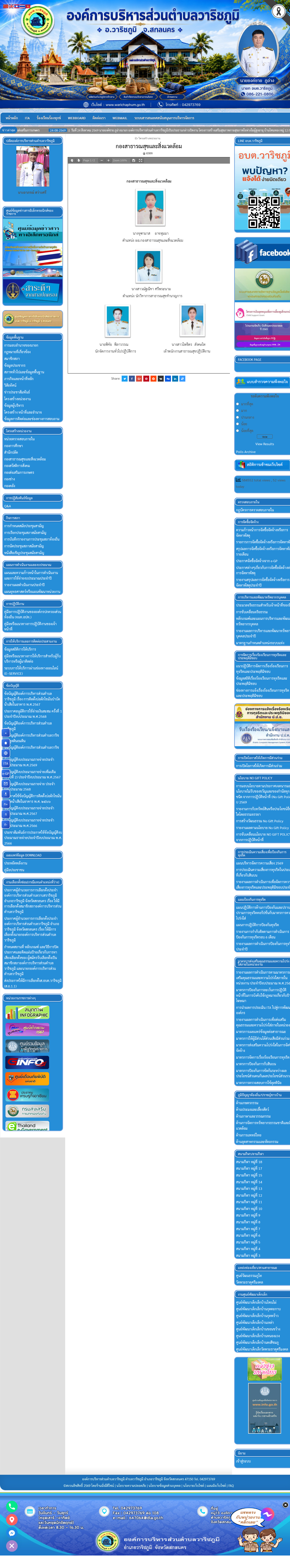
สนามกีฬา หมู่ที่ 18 (249, 1162)
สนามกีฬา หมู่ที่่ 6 (248, 1235)
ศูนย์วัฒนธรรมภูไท (249, 1275)
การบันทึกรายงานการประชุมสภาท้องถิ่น (31, 539)
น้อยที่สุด (247, 430)
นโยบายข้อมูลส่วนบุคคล (165, 1485)
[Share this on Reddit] (153, 379)
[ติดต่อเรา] (5, 783)
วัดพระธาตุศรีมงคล (249, 1282)
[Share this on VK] (161, 379)
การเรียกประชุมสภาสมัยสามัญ (25, 532)
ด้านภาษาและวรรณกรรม (253, 1116)
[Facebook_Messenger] (12, 1533)
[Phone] (12, 1506)
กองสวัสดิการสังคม (17, 465)
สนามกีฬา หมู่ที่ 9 (248, 1215)
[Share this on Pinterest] (146, 379)
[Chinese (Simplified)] (6, 6)
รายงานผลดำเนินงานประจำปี (24, 585)
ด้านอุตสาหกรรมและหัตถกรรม (257, 1141)
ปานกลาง (247, 417)
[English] (11, 6)
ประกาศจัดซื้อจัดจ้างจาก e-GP (256, 561)
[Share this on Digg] (168, 379)
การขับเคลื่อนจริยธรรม (252, 612)
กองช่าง (9, 479)
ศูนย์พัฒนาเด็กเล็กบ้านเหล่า (255, 1322)
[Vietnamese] (28, 6)
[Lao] (17, 6)
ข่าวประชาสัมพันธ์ (17, 392)
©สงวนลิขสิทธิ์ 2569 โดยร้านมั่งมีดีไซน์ (89, 1485)
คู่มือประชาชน (14, 870)
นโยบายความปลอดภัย (131, 1485)
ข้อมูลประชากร (14, 365)
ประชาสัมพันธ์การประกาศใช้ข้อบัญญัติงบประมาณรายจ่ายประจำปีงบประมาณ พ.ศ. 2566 (33, 837)
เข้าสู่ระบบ (243, 1461)
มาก (244, 410)
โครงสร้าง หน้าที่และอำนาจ (23, 412)
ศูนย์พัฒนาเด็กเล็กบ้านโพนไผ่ (256, 1302)
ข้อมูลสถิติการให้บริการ (20, 649)
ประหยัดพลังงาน (15, 863)
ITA (27, 118)
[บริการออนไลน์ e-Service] (5, 753)
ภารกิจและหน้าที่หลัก (19, 378)
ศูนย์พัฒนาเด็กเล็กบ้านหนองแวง (258, 1336)
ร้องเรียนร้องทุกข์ (49, 118)
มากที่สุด (247, 404)
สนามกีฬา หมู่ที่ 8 (248, 1222)
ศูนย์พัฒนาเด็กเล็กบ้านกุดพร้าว (257, 1315)
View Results (264, 444)
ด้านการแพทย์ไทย (248, 1135)
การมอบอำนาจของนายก (21, 345)
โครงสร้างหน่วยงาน (149, 138)
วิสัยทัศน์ (10, 385)
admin (149, 153)
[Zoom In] (108, 160)
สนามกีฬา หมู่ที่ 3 (248, 1255)
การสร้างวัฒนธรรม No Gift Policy (259, 821)
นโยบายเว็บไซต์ (193, 1485)
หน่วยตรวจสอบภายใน (19, 439)
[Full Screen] (140, 160)
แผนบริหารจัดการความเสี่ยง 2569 (259, 863)
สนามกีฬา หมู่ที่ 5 (248, 1242)
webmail (120, 118)
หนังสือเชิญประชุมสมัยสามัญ (24, 553)
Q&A (7, 506)
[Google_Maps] (12, 1519)
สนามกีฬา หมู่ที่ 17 (249, 1168)
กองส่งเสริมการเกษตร (19, 472)
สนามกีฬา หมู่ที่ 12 (249, 1195)
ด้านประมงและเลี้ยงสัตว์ (252, 1109)
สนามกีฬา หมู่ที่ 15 (249, 1175)
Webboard (77, 118)
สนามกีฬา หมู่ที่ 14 (249, 1182)
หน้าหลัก (12, 118)
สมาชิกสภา (12, 358)
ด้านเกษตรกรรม (247, 1103)
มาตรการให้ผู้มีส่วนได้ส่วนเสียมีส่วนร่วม (263, 1038)
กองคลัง (9, 486)
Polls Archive (246, 451)
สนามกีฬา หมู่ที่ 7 (248, 1229)
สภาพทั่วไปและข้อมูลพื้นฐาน (24, 372)
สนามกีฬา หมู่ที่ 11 (249, 1202)
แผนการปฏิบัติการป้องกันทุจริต (257, 925)
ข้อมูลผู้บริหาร (14, 405)
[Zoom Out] (102, 160)
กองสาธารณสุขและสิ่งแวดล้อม (149, 145)
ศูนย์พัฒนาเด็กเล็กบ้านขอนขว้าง (258, 1329)
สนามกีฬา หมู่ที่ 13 (249, 1188)
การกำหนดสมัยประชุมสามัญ (24, 526)
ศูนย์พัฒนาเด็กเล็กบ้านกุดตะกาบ (258, 1309)
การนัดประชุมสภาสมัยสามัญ (24, 546)
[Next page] (79, 160)
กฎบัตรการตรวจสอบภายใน (255, 510)
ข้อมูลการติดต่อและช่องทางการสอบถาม (31, 419)
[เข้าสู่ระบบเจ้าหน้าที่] (5, 793)
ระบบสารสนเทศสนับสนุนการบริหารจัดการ (164, 118)
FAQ (231, 1485)
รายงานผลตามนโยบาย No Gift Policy (262, 827)
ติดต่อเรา (99, 118)
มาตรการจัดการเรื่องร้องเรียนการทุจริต (263, 1057)
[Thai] (22, 6)
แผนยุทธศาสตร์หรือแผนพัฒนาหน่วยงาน (32, 591)
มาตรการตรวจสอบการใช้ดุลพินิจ (259, 1082)
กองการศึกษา (13, 445)
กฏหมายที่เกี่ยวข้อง (17, 352)
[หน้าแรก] (5, 743)
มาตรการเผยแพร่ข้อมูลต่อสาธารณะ (261, 1031)
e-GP (6, 773)
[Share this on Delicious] (182, 379)
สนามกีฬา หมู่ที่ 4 (248, 1248)
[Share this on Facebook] (132, 379)
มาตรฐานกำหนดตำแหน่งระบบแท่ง (260, 643)
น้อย (244, 424)
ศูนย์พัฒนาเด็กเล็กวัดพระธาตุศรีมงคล (262, 1349)
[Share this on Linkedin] (175, 379)
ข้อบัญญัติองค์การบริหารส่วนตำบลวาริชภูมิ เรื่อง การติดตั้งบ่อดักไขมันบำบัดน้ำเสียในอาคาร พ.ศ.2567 (32, 699)
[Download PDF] (134, 160)
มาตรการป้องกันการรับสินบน (256, 1064)
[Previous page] (72, 160)
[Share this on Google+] (139, 379)
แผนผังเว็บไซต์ (216, 1485)
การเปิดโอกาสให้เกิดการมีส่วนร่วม (259, 766)
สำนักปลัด (11, 452)
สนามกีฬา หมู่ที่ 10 (249, 1208)
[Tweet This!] (125, 379)
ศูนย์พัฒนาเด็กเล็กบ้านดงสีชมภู (257, 1342)
